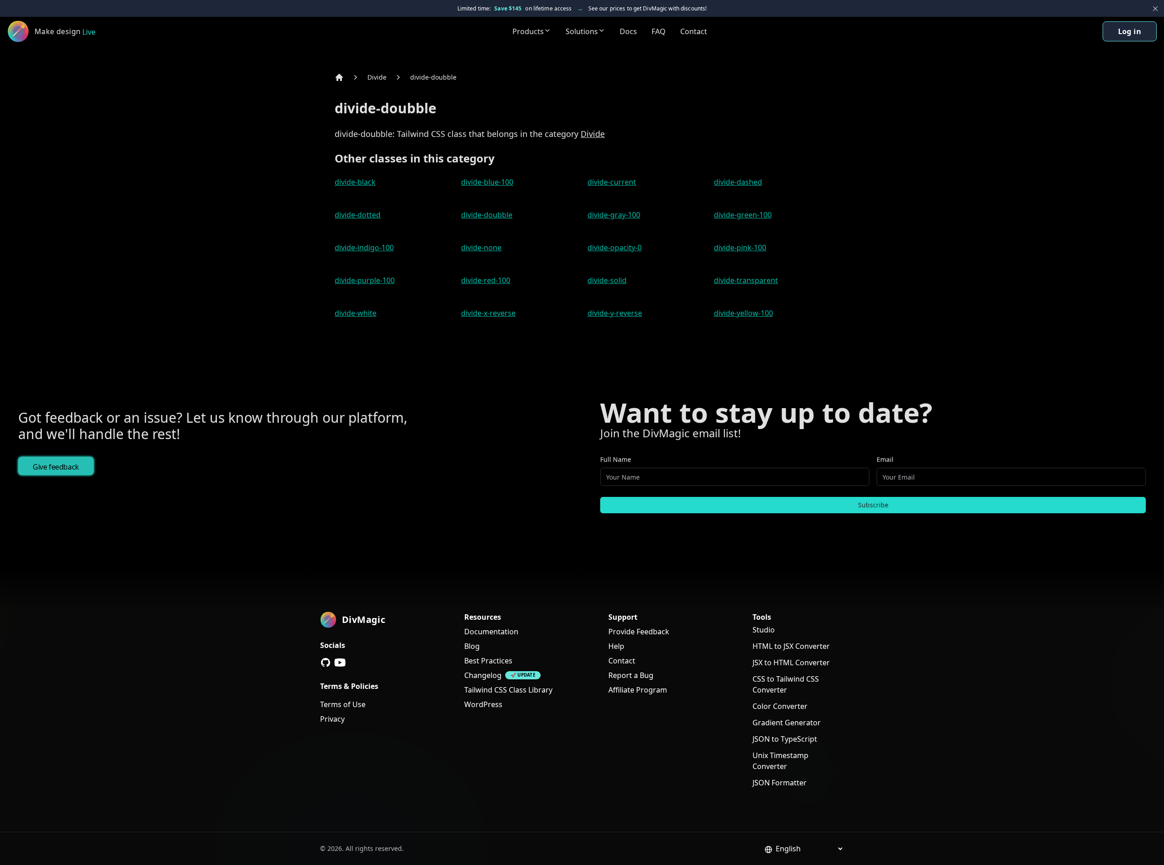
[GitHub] (325, 662)
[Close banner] (1155, 9)
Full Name (615, 459)
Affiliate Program (637, 690)
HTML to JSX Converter (791, 646)
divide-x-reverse (488, 313)
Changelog (483, 675)
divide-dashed (738, 182)
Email (885, 459)
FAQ (659, 31)
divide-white (355, 313)
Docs (628, 31)
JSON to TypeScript (785, 739)
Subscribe (873, 505)
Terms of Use (343, 704)
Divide (376, 77)
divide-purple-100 (365, 280)
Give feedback (56, 467)
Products (528, 31)
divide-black (355, 182)
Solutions (582, 31)
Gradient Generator (787, 723)
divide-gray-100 (613, 215)
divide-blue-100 (487, 182)
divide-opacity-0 (614, 248)
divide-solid (607, 280)
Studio (764, 630)
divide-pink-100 (740, 248)
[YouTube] (340, 662)
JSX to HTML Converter (791, 663)
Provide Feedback (638, 632)
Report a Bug (630, 675)
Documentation (491, 632)
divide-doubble (433, 77)
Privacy (332, 719)
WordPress (483, 704)
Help (616, 646)
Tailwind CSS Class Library (508, 690)
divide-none (481, 248)
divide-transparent (746, 280)
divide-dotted (358, 215)
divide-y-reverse (614, 313)
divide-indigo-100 (364, 248)
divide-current (611, 182)
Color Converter (780, 706)
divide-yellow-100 (743, 313)
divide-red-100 (485, 280)
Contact (693, 31)
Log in (1129, 31)
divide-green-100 (743, 215)
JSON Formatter (780, 783)
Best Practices (488, 661)
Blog (472, 646)
